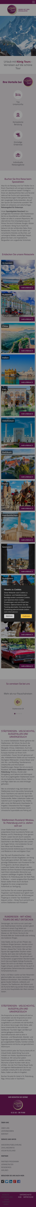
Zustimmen (26, 616)
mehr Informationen (11, 612)
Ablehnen (9, 616)
